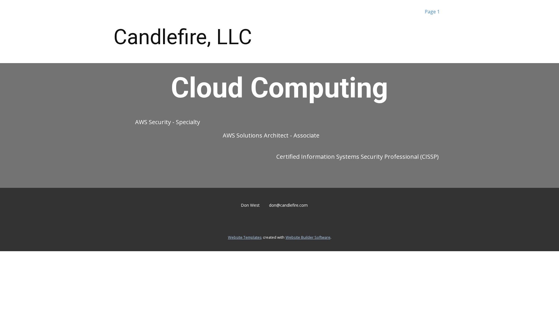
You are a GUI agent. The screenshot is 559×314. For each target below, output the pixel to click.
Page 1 (432, 11)
